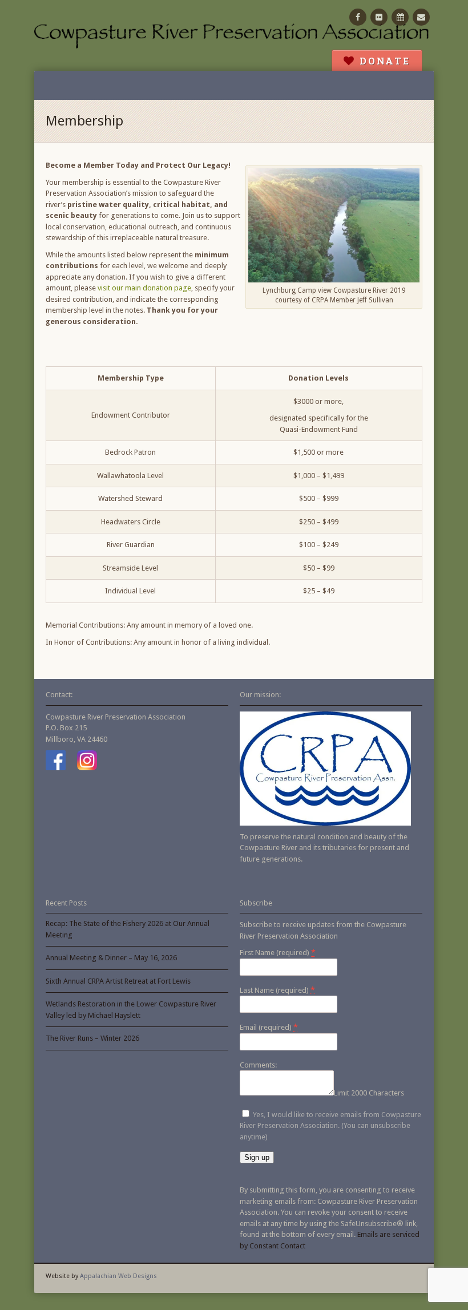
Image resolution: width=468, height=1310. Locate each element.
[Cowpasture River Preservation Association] (234, 35)
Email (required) (269, 1027)
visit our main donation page (144, 288)
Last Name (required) (277, 989)
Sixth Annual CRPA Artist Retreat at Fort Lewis (118, 981)
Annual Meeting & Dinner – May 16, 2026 (111, 957)
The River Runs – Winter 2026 (92, 1038)
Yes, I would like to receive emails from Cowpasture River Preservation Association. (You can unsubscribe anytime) (330, 1125)
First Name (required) (278, 952)
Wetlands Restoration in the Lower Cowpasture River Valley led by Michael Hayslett (131, 1010)
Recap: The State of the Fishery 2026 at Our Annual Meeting (127, 929)
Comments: (258, 1065)
